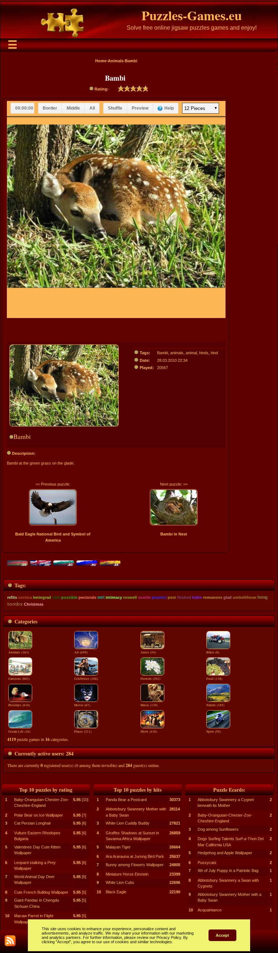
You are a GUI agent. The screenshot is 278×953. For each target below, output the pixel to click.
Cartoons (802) (19, 679)
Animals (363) (18, 652)
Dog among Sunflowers (218, 829)
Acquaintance (210, 910)
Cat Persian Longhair (32, 823)
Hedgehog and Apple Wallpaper (225, 853)
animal (191, 353)
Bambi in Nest (173, 534)
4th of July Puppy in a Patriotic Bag (228, 870)
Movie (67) (82, 705)
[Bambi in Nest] (174, 507)
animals (177, 353)
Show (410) (148, 731)
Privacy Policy (168, 937)
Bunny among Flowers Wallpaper (135, 865)
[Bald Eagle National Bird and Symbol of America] (53, 507)
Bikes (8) (212, 652)
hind (214, 353)
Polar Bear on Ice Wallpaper (38, 815)
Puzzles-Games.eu (192, 15)
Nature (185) (215, 705)
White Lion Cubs (120, 882)
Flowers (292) (150, 679)
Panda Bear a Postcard (126, 799)
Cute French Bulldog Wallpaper (41, 892)
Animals (115, 61)
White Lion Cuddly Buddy (127, 823)
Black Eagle (116, 892)
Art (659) (81, 652)
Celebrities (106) (86, 679)
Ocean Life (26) (19, 731)
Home (100, 61)
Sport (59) (213, 731)
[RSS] (10, 940)
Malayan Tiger (118, 847)
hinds (203, 353)
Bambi (162, 353)
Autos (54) (148, 652)
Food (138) (214, 679)
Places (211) (83, 731)
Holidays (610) (19, 705)
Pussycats (207, 862)
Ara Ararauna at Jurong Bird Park (135, 856)
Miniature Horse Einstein (127, 874)
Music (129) (149, 705)
